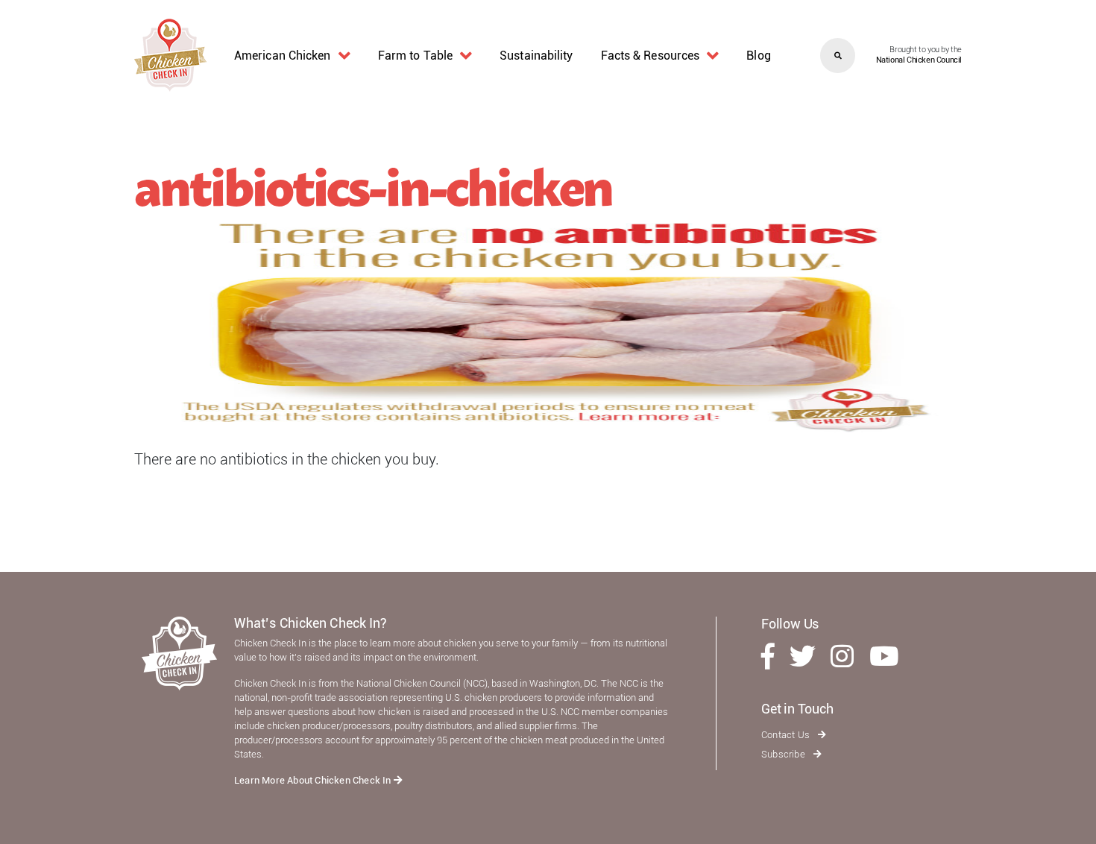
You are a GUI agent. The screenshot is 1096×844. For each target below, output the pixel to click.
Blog (758, 55)
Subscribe (784, 754)
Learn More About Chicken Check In (314, 780)
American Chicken (282, 55)
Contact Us (786, 734)
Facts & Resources (650, 55)
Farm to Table (415, 55)
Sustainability (536, 55)
